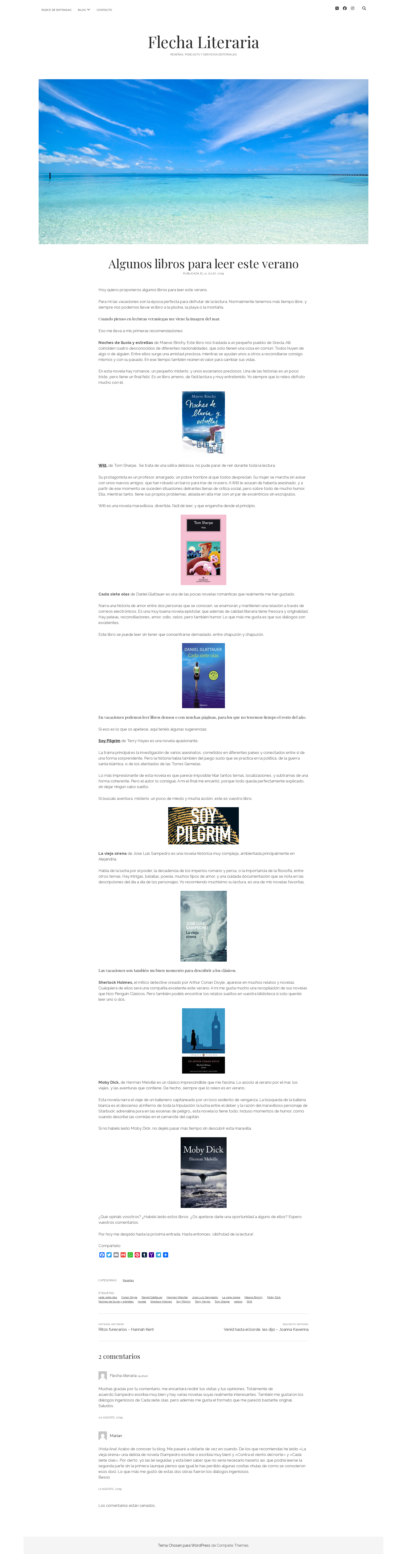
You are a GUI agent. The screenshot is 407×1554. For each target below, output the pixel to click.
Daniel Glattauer (152, 1297)
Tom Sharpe (222, 1301)
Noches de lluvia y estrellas (116, 1301)
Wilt (102, 465)
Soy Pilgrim (109, 740)
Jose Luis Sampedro (205, 1297)
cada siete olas (107, 1297)
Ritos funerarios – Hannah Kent (126, 1329)
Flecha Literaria (203, 41)
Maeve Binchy (253, 1297)
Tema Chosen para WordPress (184, 1545)
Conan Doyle (129, 1297)
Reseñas (128, 1280)
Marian (116, 1435)
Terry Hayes (202, 1301)
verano (238, 1301)
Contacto (104, 10)
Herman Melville (177, 1297)
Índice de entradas (56, 10)
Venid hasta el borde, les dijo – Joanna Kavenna (266, 1329)
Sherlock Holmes (161, 1301)
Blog (82, 10)
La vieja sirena (231, 1297)
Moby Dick (274, 1297)
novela (142, 1301)
